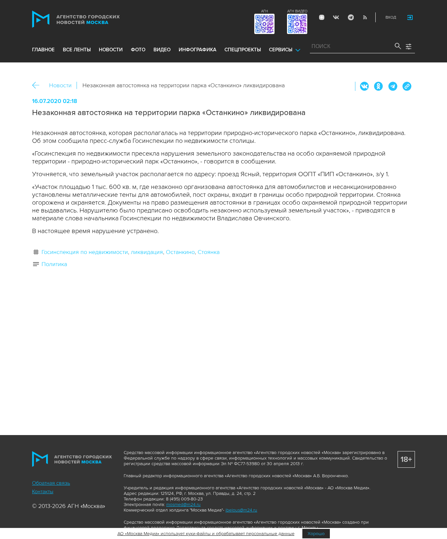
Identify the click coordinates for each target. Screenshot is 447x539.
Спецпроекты (242, 50)
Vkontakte (336, 17)
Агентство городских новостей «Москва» (88, 19)
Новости (60, 85)
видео (161, 50)
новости (111, 50)
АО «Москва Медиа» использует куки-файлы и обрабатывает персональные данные (206, 533)
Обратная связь (51, 483)
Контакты (42, 491)
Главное (43, 50)
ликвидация (147, 252)
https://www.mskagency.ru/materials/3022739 (406, 86)
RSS (365, 17)
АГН (264, 11)
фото (138, 50)
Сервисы (280, 50)
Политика (54, 264)
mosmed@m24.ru (183, 504)
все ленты (77, 50)
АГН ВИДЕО (297, 11)
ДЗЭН (322, 17)
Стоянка (209, 252)
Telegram (350, 17)
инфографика (197, 50)
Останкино (180, 252)
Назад (38, 85)
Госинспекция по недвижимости (85, 252)
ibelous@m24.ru (241, 510)
